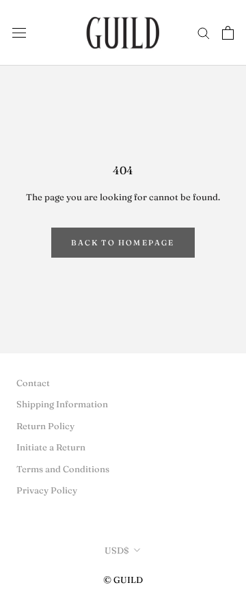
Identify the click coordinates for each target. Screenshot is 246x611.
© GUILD (123, 579)
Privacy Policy (46, 490)
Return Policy (45, 425)
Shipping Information (62, 403)
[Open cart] (228, 33)
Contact (33, 382)
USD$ (117, 550)
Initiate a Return (50, 447)
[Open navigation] (19, 32)
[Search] (203, 32)
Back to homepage (122, 242)
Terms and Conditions (62, 468)
